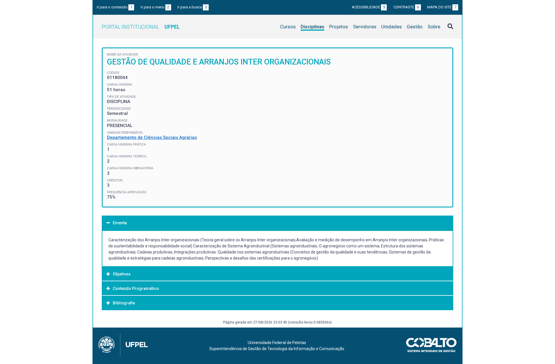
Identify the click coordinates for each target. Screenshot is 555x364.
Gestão (415, 27)
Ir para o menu (155, 7)
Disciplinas (312, 27)
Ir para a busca (192, 7)
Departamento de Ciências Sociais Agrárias (152, 137)
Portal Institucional (141, 27)
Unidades (391, 27)
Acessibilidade (368, 7)
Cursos (288, 27)
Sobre (434, 27)
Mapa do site (441, 7)
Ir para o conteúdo (114, 7)
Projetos (338, 27)
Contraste (406, 7)
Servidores (364, 27)
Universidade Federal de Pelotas (277, 342)
